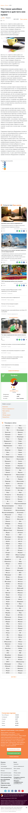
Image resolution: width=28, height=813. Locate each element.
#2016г (20, 637)
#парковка (20, 465)
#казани (20, 501)
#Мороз (8, 563)
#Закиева (20, 526)
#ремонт (20, 434)
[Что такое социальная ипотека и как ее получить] (14, 325)
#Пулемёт (20, 552)
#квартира (7, 450)
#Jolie (20, 597)
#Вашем (8, 577)
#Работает (20, 590)
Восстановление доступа (5, 780)
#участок (8, 497)
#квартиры (7, 481)
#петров (8, 626)
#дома (7, 503)
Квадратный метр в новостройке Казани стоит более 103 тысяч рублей (14, 310)
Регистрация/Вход (6, 777)
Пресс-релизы (23, 19)
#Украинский (20, 610)
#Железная (20, 666)
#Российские (8, 581)
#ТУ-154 (20, 539)
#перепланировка (8, 445)
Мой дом (3, 770)
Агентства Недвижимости (6, 768)
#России (8, 572)
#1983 (7, 646)
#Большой (7, 619)
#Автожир (7, 608)
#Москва (20, 583)
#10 (8, 566)
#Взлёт (7, 595)
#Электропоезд (20, 661)
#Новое (20, 641)
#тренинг (20, 463)
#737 (7, 546)
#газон (20, 485)
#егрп (20, 492)
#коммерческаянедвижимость (8, 505)
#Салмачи (20, 532)
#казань (20, 454)
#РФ (8, 550)
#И (20, 632)
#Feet (8, 650)
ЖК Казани (3, 764)
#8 (20, 559)
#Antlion (8, 583)
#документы (8, 461)
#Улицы (20, 664)
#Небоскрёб (20, 588)
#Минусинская (7, 641)
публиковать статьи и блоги (8, 734)
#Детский (8, 592)
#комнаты (20, 499)
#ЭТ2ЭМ (20, 615)
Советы (25, 337)
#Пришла (8, 621)
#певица (8, 628)
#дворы (20, 428)
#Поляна (20, 659)
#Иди (20, 612)
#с (7, 477)
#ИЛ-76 (20, 546)
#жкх (20, 425)
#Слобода (7, 539)
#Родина (20, 617)
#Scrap (7, 668)
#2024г (8, 639)
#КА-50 (20, 541)
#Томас (8, 632)
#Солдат (8, 552)
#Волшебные (8, 655)
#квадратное (8, 474)
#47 (8, 659)
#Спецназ (20, 550)
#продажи (7, 465)
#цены (7, 439)
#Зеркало (7, 470)
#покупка (20, 497)
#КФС (20, 575)
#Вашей (8, 579)
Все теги (13, 677)
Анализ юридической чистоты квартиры (10, 364)
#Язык (20, 603)
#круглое (20, 472)
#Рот (8, 606)
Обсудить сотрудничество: (18, 782)
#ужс (20, 639)
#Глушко (8, 532)
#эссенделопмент (8, 508)
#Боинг (7, 534)
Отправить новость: (19, 778)
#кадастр (8, 499)
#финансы (20, 432)
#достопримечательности (8, 456)
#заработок (8, 485)
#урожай (20, 619)
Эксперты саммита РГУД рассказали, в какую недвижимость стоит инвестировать (11, 290)
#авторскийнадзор (20, 510)
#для (20, 470)
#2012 (20, 630)
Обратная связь (5, 783)
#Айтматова (20, 519)
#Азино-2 (8, 519)
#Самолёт (20, 517)
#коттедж (20, 490)
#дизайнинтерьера (20, 488)
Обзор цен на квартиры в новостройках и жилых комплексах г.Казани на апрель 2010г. (12, 357)
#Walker (20, 648)
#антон (20, 624)
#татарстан (8, 494)
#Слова (20, 595)
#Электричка (8, 617)
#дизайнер (20, 508)
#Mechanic (20, 668)
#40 (8, 637)
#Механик (20, 670)
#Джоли (8, 603)
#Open (7, 601)
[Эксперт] (14, 387)
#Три (8, 526)
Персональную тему (17, 744)
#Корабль (8, 612)
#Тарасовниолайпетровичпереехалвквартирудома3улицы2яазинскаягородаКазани (20, 503)
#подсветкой (20, 477)
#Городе (8, 517)
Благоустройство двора (6, 772)
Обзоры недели (23, 283)
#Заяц (7, 610)
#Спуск (20, 514)
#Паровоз (20, 592)
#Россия (8, 588)
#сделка (20, 443)
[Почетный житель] (11, 387)
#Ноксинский (8, 514)
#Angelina (8, 597)
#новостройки (20, 481)
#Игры (20, 650)
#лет (20, 566)
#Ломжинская (8, 528)
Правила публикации (14, 756)
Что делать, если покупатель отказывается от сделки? (13, 350)
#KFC (20, 572)
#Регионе (20, 577)
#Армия (20, 548)
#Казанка (20, 621)
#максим (20, 626)
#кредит (20, 450)
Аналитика (10, 293)
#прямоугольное (20, 474)
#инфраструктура (20, 468)
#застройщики (20, 430)
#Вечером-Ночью (8, 530)
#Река (7, 624)
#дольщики (7, 434)
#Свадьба (20, 568)
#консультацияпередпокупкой (8, 512)
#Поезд (20, 523)
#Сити (7, 586)
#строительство (8, 510)
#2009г (8, 541)
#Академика (20, 530)
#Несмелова (8, 537)
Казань (2, 5)
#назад (7, 568)
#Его (8, 635)
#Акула (20, 543)
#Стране (20, 579)
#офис (20, 441)
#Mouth (20, 599)
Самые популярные (13, 370)
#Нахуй (8, 615)
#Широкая (20, 537)
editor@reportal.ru (14, 391)
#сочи (20, 445)
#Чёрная (8, 543)
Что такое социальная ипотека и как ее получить (13, 335)
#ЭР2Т (7, 661)
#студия (8, 488)
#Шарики (20, 655)
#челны (7, 459)
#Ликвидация (8, 575)
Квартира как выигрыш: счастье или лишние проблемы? (13, 344)
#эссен (20, 505)
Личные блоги (5, 417)
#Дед (20, 561)
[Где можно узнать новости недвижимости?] (14, 214)
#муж (7, 630)
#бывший (20, 628)
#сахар (20, 644)
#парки (7, 428)
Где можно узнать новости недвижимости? (11, 223)
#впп (8, 448)
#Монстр (20, 581)
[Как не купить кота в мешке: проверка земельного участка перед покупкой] (14, 241)
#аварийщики (20, 436)
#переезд (20, 479)
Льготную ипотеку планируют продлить (9, 303)
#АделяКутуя (8, 559)
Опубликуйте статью (14, 749)
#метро (20, 461)
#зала (7, 479)
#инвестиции (8, 443)
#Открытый (20, 606)
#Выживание (20, 570)
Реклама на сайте (6, 785)
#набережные (20, 456)
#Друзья (20, 635)
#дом (7, 452)
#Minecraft (7, 666)
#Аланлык (20, 657)
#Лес (20, 521)
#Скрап (8, 670)
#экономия (20, 483)
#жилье (20, 452)
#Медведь (7, 523)
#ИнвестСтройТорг (20, 554)
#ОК (8, 653)
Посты (6, 5)
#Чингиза (8, 521)
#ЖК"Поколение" (20, 557)
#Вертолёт (20, 528)
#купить (8, 483)
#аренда (20, 439)
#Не (8, 590)
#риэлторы (7, 432)
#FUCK (7, 673)
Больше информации (12, 811)
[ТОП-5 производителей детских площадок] (14, 272)
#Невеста (8, 570)
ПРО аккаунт (4, 787)
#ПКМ (7, 554)
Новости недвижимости (21, 260)
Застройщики (4, 766)
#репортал (7, 468)
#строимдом (20, 512)
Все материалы (13, 317)
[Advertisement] (14, 187)
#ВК (20, 653)
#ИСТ (7, 557)
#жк (8, 430)
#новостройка (20, 459)
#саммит (8, 463)
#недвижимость (7, 441)
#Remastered (8, 657)
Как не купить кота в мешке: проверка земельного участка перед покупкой (13, 251)
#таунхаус (7, 490)
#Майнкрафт (8, 664)
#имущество (20, 448)
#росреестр (20, 494)
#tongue (8, 599)
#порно (20, 673)
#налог (7, 454)
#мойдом (8, 436)
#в (7, 501)
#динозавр (20, 646)
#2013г (20, 563)
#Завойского (8, 561)
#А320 (7, 548)
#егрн (7, 492)
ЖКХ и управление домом (6, 775)
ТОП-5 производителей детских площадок (12, 281)
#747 (20, 534)
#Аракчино (7, 644)
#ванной (8, 472)
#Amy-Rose (7, 648)
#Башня (20, 586)
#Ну (20, 608)
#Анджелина (20, 601)
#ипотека (8, 425)
